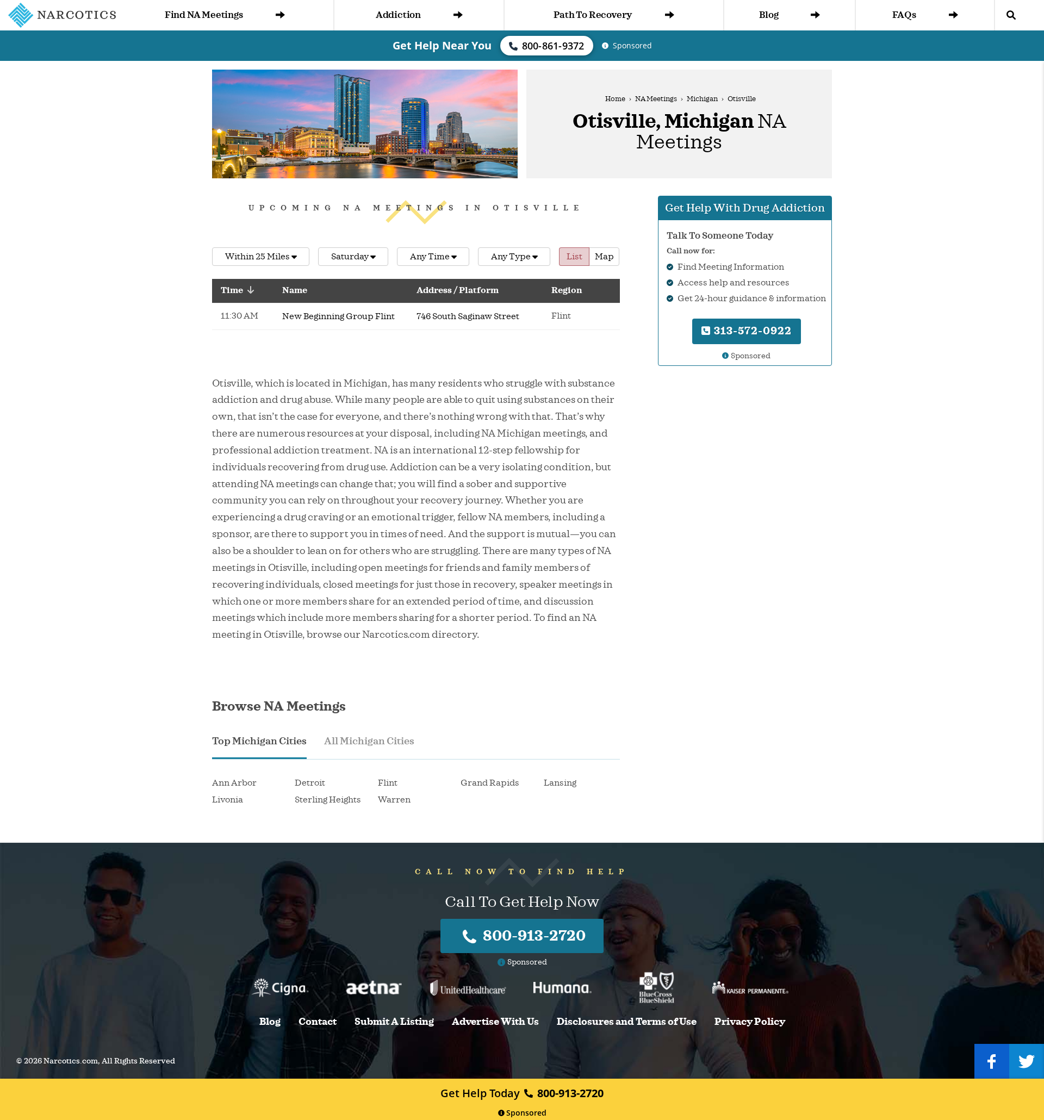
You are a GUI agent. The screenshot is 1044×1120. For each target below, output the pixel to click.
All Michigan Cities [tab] (369, 741)
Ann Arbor (234, 782)
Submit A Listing (394, 1022)
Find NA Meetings (204, 15)
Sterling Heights (328, 799)
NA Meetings (656, 99)
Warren (394, 799)
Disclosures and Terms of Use (627, 1022)
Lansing (560, 782)
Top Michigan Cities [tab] (259, 741)
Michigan (702, 99)
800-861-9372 (553, 45)
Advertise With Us (495, 1022)
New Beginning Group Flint (338, 316)
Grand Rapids (490, 782)
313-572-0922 (751, 331)
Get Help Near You (442, 45)
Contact (318, 1022)
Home (615, 99)
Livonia (227, 799)
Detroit (310, 782)
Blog (768, 15)
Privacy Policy (749, 1022)
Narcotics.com (71, 1061)
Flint (387, 782)
